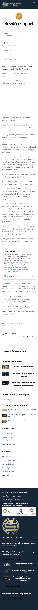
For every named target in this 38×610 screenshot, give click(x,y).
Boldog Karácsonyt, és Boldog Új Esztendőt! (23, 571)
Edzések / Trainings (9, 468)
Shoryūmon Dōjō (8, 46)
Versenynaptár (19, 552)
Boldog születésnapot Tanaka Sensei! (22, 421)
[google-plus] (25, 537)
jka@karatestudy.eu (23, 306)
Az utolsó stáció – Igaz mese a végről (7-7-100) (22, 416)
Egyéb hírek (6, 437)
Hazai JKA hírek (8, 441)
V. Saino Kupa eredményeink (23, 366)
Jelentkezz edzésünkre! (10, 456)
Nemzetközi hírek (8, 445)
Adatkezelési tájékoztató (11, 554)
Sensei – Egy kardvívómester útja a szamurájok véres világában (23, 578)
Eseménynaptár (8, 472)
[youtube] (21, 537)
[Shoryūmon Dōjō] (11, 7)
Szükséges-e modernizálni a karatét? (22, 409)
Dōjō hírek (6, 433)
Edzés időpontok (7, 552)
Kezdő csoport (18, 23)
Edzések (7, 55)
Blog (4, 479)
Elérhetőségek (7, 475)
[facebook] (3, 537)
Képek (4, 546)
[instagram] (12, 537)
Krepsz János (18, 29)
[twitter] (8, 537)
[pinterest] (16, 537)
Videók (32, 543)
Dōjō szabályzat (8, 464)
